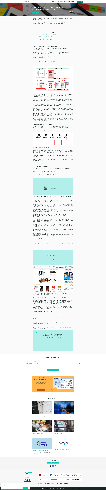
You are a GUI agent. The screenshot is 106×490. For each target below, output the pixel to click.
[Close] (28, 484)
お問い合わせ (80, 1)
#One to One (37, 12)
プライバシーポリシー (41, 488)
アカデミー (65, 1)
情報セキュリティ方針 (53, 488)
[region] (15, 486)
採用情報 (72, 1)
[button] (53, 370)
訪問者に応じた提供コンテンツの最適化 (46, 36)
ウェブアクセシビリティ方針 (60, 488)
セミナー (61, 1)
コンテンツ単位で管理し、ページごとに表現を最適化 (48, 34)
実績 (58, 1)
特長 (53, 1)
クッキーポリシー (47, 488)
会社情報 (69, 1)
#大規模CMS (33, 12)
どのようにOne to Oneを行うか (44, 37)
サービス (56, 1)
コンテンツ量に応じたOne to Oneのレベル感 (46, 39)
